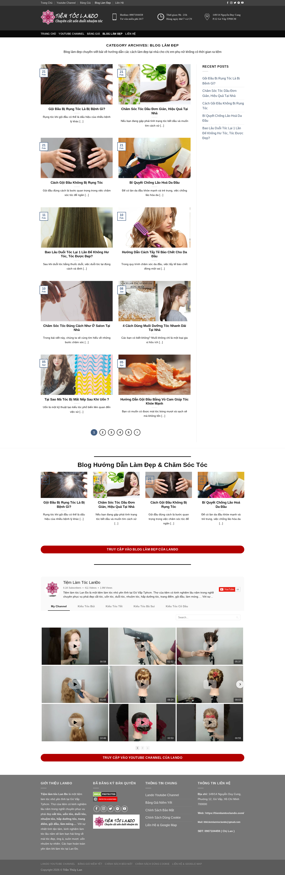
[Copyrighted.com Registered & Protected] (105, 799)
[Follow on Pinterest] (239, 3)
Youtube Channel (66, 2)
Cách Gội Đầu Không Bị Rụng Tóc (77, 182)
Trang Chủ (46, 2)
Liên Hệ (119, 2)
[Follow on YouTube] (242, 3)
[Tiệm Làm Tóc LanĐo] (52, 589)
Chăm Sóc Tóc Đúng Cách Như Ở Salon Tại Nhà (76, 328)
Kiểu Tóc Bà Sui (144, 606)
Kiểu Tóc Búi (86, 606)
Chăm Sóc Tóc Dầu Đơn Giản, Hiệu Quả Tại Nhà (154, 111)
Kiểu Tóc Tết (114, 606)
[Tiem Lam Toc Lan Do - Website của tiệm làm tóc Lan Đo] (73, 18)
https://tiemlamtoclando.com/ (224, 813)
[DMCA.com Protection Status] (105, 794)
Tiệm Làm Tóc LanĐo (81, 582)
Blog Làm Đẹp (103, 2)
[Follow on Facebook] (227, 3)
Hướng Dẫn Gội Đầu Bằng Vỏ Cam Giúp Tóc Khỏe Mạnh (154, 402)
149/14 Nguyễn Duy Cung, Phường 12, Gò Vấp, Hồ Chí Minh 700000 (219, 798)
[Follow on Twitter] (235, 3)
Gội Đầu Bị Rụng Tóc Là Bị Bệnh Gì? (76, 109)
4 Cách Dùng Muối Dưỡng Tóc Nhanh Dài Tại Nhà (154, 328)
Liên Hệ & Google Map (161, 825)
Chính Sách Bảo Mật (159, 810)
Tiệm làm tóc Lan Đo (54, 794)
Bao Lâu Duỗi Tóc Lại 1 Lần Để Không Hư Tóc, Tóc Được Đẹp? (77, 254)
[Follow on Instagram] (231, 3)
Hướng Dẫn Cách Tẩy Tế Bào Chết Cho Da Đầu (154, 254)
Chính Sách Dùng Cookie (163, 817)
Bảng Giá (85, 2)
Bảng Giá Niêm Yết (158, 802)
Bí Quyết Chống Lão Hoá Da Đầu (155, 182)
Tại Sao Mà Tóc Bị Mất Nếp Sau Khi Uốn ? (77, 399)
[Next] (137, 432)
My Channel (59, 606)
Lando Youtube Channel (162, 795)
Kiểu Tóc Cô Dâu (177, 606)
